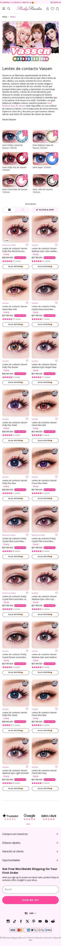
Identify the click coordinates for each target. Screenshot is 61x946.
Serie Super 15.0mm (42, 167)
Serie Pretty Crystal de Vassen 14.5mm (12, 146)
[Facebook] (21, 921)
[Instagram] (8, 921)
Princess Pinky (9, 245)
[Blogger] (46, 921)
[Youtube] (40, 921)
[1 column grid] (22, 210)
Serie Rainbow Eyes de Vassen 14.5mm (43, 146)
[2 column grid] (9, 210)
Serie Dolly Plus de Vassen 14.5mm (14, 168)
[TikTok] (14, 921)
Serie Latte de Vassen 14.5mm (42, 191)
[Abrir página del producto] (15, 229)
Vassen (35, 245)
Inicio (4, 16)
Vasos (12, 16)
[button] (3, 9)
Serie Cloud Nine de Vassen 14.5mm (14, 191)
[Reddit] (53, 921)
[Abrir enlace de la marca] (10, 817)
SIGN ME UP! (30, 900)
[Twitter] (27, 921)
